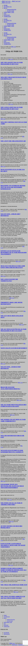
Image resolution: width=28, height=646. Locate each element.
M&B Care (12, 643)
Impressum (14, 644)
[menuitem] (5, 5)
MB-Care (13, 46)
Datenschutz (21, 644)
